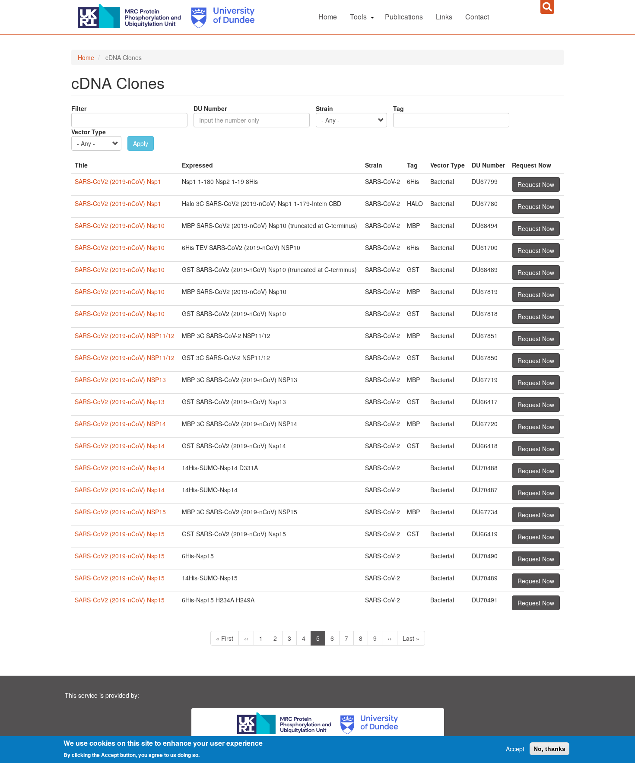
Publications (404, 17)
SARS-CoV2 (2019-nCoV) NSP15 (120, 511)
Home (327, 17)
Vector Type (88, 131)
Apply (140, 143)
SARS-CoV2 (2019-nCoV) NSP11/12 (125, 335)
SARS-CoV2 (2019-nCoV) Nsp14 (120, 445)
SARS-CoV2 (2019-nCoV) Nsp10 (120, 225)
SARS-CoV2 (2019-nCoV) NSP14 (120, 423)
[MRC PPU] (131, 15)
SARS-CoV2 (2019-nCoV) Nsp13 (120, 401)
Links (444, 17)
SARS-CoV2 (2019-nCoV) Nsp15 (120, 533)
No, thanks (549, 748)
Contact (477, 17)
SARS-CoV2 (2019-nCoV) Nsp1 (118, 181)
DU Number (210, 108)
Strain (324, 108)
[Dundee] (219, 15)
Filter (78, 108)
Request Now (536, 184)
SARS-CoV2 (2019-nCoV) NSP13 (120, 379)
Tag (398, 108)
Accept (515, 748)
